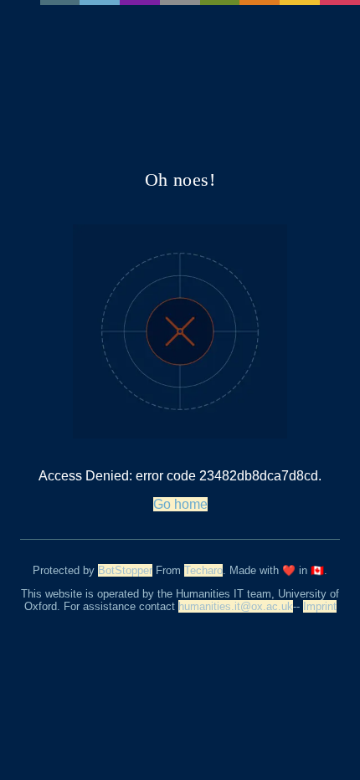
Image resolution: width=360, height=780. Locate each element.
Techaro (203, 570)
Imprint (320, 606)
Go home (180, 504)
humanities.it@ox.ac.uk (235, 606)
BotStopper (125, 570)
